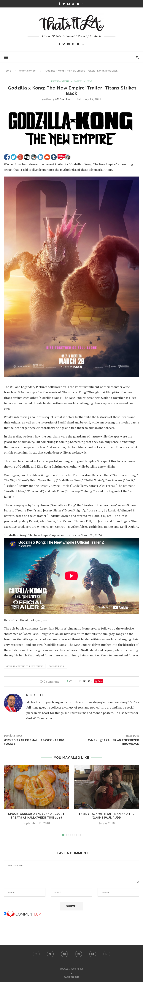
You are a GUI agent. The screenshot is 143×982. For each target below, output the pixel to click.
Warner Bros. (56, 666)
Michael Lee (62, 99)
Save (100, 681)
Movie (78, 81)
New (89, 81)
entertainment (27, 70)
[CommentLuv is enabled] (23, 913)
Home (7, 70)
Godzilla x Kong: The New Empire (24, 666)
